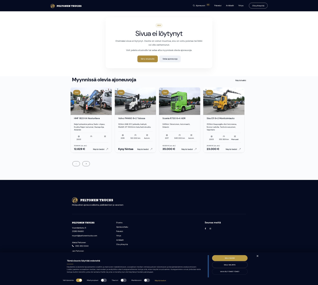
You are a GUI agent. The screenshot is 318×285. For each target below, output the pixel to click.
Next (86, 163)
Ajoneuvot (202, 5)
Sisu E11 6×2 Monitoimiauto (221, 118)
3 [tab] (95, 114)
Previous (76, 163)
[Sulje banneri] (257, 256)
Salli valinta (230, 265)
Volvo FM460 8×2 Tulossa (131, 118)
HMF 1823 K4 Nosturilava (87, 118)
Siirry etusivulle (147, 59)
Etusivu (119, 222)
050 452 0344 (81, 246)
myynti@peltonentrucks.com (84, 235)
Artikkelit (230, 5)
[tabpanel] (91, 101)
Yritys (240, 5)
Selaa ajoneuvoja (170, 59)
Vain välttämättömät (229, 272)
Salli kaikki (230, 258)
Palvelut (217, 5)
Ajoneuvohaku (122, 227)
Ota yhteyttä (258, 5)
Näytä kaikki (240, 80)
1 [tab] (87, 114)
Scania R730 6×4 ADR (173, 118)
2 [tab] (92, 114)
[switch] (104, 280)
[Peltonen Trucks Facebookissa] (205, 228)
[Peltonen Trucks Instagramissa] (210, 228)
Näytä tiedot (160, 280)
